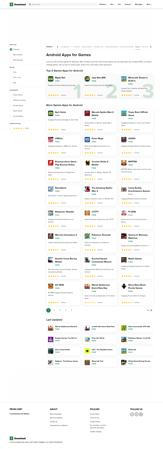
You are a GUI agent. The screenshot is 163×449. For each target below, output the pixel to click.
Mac (111, 4)
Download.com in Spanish (59, 425)
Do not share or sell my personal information (98, 426)
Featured (16, 49)
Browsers (77, 47)
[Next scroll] (150, 46)
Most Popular (17, 55)
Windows (102, 4)
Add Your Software (56, 418)
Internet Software (146, 47)
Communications (87, 47)
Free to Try (17, 77)
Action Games (18, 95)
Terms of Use (94, 418)
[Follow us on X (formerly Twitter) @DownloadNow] (136, 414)
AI (72, 47)
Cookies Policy (95, 422)
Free (14, 72)
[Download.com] (18, 4)
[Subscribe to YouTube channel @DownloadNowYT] (141, 414)
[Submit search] (30, 4)
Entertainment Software (127, 47)
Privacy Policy (94, 414)
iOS (119, 4)
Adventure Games (19, 100)
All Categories (65, 47)
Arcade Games (18, 105)
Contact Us (53, 422)
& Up (27, 128)
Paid (14, 83)
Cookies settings (95, 432)
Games (137, 47)
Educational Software (111, 47)
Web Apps (138, 4)
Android (128, 4)
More (148, 4)
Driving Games (18, 116)
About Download (55, 414)
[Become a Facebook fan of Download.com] (132, 414)
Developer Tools (98, 47)
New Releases (18, 60)
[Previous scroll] (57, 46)
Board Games (18, 111)
